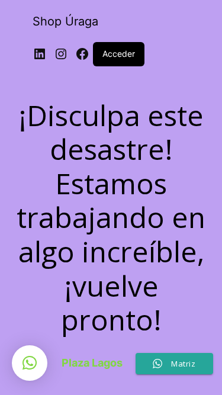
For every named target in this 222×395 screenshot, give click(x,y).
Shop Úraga (65, 21)
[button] (29, 363)
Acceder (118, 54)
